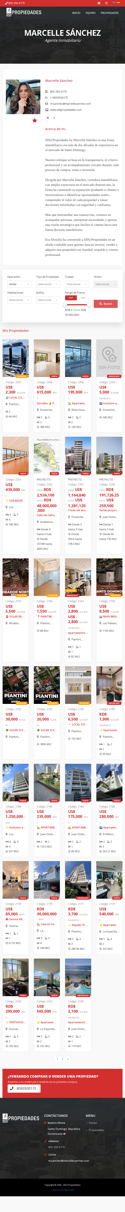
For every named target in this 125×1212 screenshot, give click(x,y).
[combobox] (9, 284)
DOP (71, 297)
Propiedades (110, 13)
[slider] (65, 305)
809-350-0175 (16, 3)
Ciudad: (69, 277)
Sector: (98, 277)
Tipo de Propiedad (47, 277)
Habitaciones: (15, 292)
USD (83, 297)
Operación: (14, 277)
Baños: (40, 292)
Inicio (76, 13)
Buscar (108, 303)
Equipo (91, 13)
